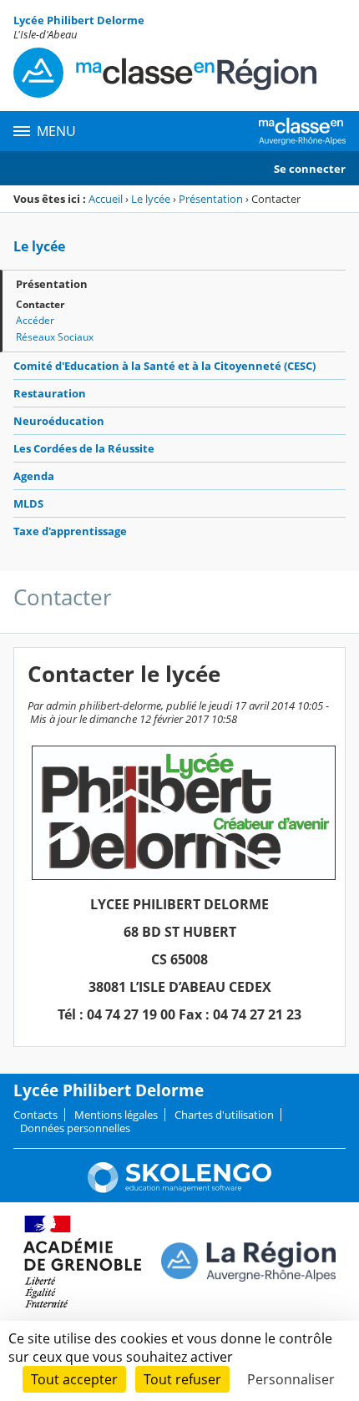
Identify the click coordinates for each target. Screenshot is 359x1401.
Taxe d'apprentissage (70, 531)
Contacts (35, 1114)
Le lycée (150, 198)
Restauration (49, 393)
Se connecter (310, 168)
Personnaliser (291, 1379)
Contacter (40, 304)
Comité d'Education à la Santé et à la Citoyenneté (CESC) (164, 365)
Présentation (211, 198)
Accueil (105, 198)
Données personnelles (75, 1128)
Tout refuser (182, 1379)
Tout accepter (74, 1379)
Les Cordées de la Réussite (83, 448)
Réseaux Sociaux (55, 337)
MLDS (28, 503)
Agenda (33, 475)
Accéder (35, 320)
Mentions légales (116, 1114)
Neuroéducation (58, 420)
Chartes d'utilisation (224, 1114)
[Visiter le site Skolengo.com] (179, 1188)
